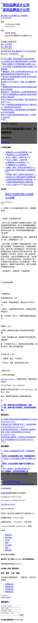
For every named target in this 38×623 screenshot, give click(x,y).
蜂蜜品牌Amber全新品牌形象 (16, 152)
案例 (15, 16)
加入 (19, 16)
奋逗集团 (4, 493)
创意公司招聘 (26, 194)
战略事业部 (9, 584)
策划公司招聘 (12, 194)
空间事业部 (9, 589)
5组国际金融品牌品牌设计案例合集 (19, 179)
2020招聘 (9, 197)
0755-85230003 (6, 18)
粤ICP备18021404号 (8, 504)
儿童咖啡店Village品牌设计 (15, 162)
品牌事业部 (9, 587)
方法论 (11, 16)
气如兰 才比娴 (11, 185)
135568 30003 (6, 597)
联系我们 (24, 16)
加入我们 (8, 545)
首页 (9, 51)
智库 (13, 51)
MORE (3, 119)
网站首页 (8, 535)
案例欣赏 (19, 51)
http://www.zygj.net (7, 379)
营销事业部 (9, 592)
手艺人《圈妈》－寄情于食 (16, 157)
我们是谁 (4, 16)
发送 (21, 615)
